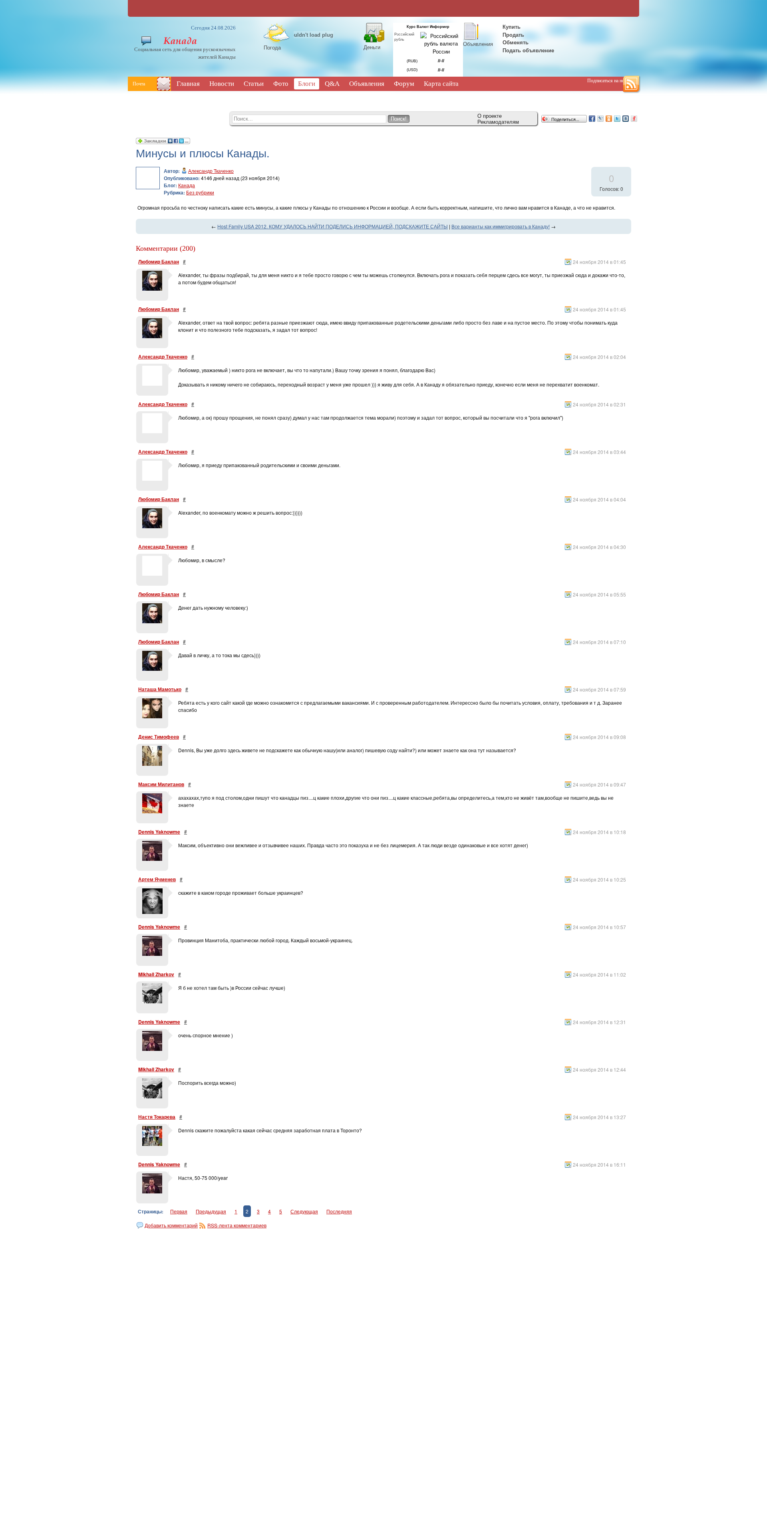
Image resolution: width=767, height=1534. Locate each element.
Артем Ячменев (157, 879)
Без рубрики (200, 192)
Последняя (339, 1211)
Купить (511, 26)
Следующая (304, 1211)
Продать (513, 34)
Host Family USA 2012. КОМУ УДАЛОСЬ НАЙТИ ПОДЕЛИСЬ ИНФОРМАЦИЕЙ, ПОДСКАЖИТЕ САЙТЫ (332, 226)
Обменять (516, 42)
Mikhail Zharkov (156, 974)
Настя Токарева (156, 1116)
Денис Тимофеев (158, 736)
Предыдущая (211, 1211)
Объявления (478, 44)
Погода (272, 47)
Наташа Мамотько (159, 689)
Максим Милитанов (161, 784)
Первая (178, 1211)
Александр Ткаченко (211, 170)
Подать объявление (528, 50)
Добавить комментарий (171, 1225)
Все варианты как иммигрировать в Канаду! (500, 226)
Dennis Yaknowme (159, 831)
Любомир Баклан (158, 261)
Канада (186, 185)
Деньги (372, 47)
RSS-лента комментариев (236, 1225)
